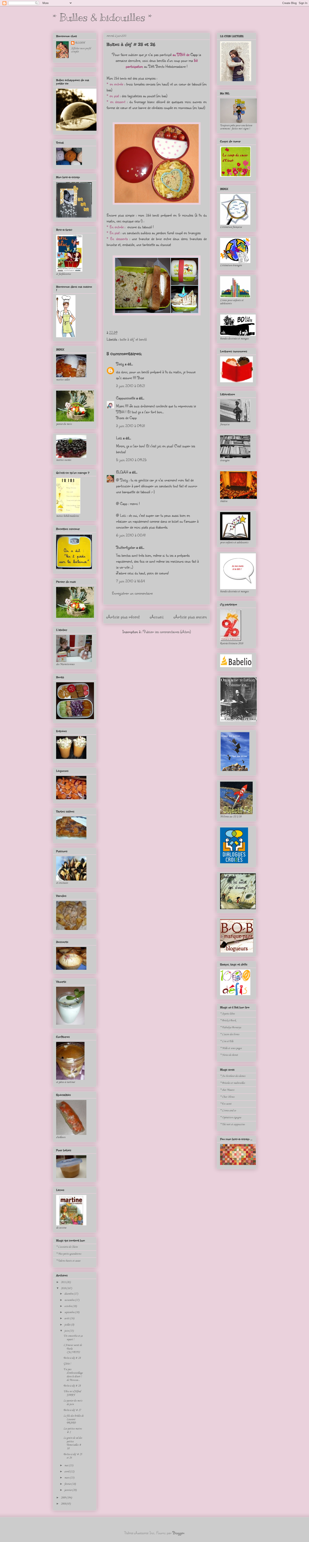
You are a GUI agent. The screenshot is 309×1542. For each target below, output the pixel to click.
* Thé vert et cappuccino (232, 1124)
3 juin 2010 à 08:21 (130, 385)
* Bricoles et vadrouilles (232, 1083)
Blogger (178, 1532)
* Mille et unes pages (231, 1048)
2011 (63, 1282)
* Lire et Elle (226, 1041)
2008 (63, 1503)
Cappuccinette (125, 398)
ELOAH (122, 472)
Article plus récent (123, 616)
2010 (63, 1288)
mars (67, 1477)
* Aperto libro (227, 1013)
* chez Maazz (227, 1090)
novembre (69, 1300)
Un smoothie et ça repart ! (73, 1337)
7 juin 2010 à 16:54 (130, 581)
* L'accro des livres (229, 1034)
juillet (67, 1324)
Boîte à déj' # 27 (72, 1410)
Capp (194, 54)
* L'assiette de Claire (67, 1246)
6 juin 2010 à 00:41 (131, 535)
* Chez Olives (227, 1096)
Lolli (119, 438)
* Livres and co (228, 1110)
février (67, 1484)
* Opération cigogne (230, 1117)
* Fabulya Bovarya (230, 1027)
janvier (68, 1490)
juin (66, 1330)
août (67, 1318)
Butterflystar (125, 547)
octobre (68, 1306)
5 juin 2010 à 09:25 (131, 459)
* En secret (225, 1103)
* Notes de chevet (229, 1055)
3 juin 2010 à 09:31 (130, 425)
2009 (63, 1497)
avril (67, 1471)
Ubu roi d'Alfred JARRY (72, 1393)
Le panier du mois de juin (72, 1402)
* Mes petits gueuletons (68, 1253)
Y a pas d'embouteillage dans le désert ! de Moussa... (73, 1374)
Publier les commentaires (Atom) (167, 631)
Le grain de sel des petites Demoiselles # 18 (72, 1443)
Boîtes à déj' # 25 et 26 (131, 44)
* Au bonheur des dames (232, 1076)
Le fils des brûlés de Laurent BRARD (73, 1419)
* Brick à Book (228, 1020)
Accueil (156, 616)
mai (66, 1465)
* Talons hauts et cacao (68, 1260)
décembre (69, 1293)
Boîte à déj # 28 (72, 1358)
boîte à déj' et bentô (133, 339)
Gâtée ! (67, 1363)
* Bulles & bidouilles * (102, 17)
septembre (69, 1312)
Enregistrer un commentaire (132, 593)
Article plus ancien (190, 616)
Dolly (120, 364)
